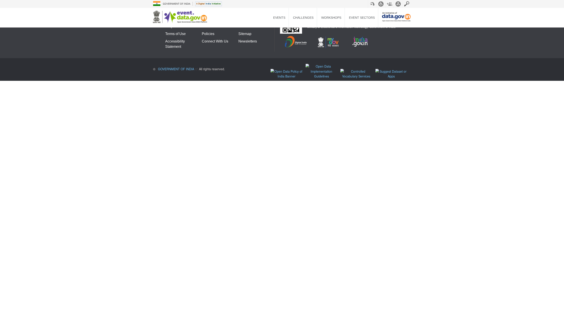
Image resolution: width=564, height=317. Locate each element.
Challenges (303, 17)
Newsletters (247, 41)
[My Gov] (329, 43)
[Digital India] (296, 43)
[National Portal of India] (361, 43)
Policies (208, 34)
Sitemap (244, 34)
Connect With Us (215, 41)
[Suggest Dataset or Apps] (392, 74)
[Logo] (181, 17)
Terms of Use (175, 34)
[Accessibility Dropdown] (381, 4)
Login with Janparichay (406, 4)
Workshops (331, 17)
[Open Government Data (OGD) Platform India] (396, 20)
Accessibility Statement (175, 43)
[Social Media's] (389, 4)
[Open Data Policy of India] (287, 74)
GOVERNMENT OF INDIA (176, 3)
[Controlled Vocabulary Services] (357, 74)
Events (279, 17)
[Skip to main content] (372, 4)
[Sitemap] (398, 4)
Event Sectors (362, 17)
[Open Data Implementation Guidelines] (323, 71)
